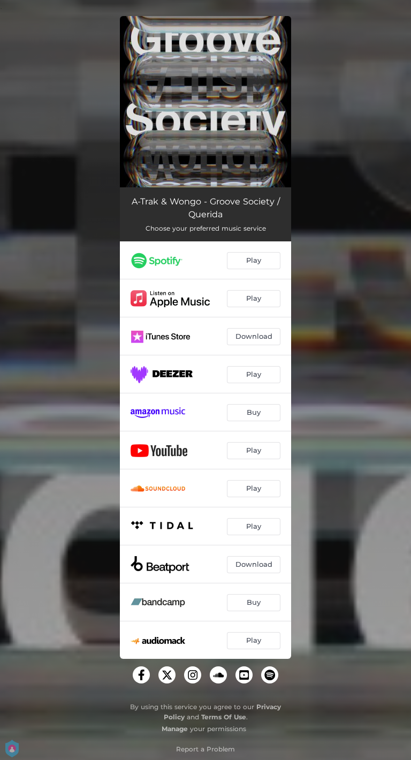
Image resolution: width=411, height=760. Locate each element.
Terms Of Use (223, 717)
